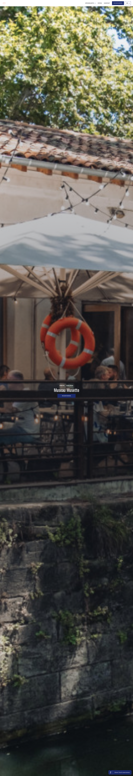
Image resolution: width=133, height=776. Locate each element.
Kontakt (107, 3)
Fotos (100, 3)
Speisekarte (89, 3)
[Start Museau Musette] (4, 3)
